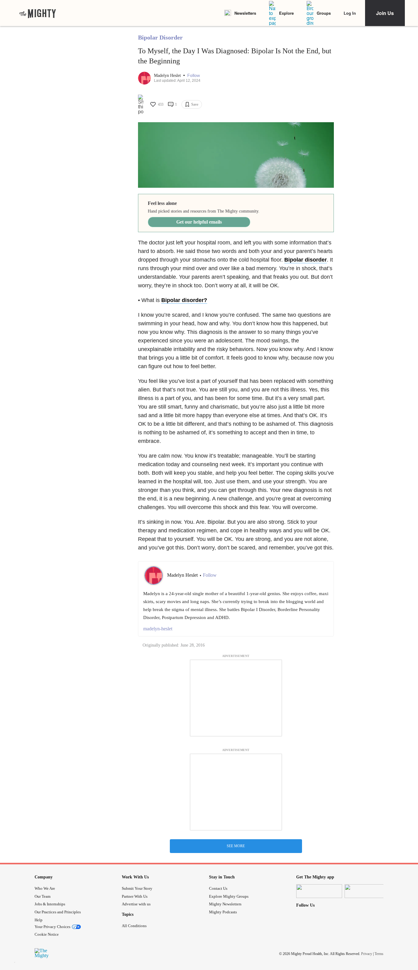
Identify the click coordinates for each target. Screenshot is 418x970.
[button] (193, 75)
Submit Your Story (137, 888)
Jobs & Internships (50, 904)
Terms (379, 954)
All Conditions (134, 925)
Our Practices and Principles (58, 912)
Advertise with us (136, 904)
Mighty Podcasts (223, 912)
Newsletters (245, 13)
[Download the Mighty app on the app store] (319, 891)
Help (39, 920)
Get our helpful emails (199, 222)
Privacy (366, 954)
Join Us (385, 13)
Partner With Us (134, 896)
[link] (37, 13)
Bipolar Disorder (160, 37)
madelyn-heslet (157, 628)
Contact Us (218, 888)
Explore (286, 13)
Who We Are (45, 888)
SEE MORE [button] (236, 846)
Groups (324, 13)
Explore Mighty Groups (228, 896)
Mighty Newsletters (225, 904)
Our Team (42, 896)
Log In (350, 13)
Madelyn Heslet (168, 75)
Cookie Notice (47, 934)
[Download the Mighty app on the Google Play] (367, 891)
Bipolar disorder (305, 260)
